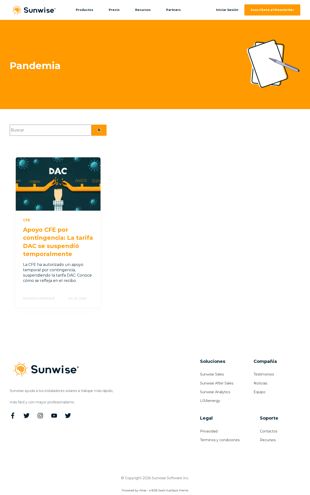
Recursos (268, 440)
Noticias (260, 383)
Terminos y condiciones (220, 440)
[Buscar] (99, 130)
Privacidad (208, 431)
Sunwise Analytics (215, 392)
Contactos (268, 431)
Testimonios (264, 374)
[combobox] (51, 130)
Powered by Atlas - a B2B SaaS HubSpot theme (155, 490)
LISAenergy (210, 401)
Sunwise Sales (212, 374)
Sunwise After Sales (216, 383)
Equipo (259, 392)
